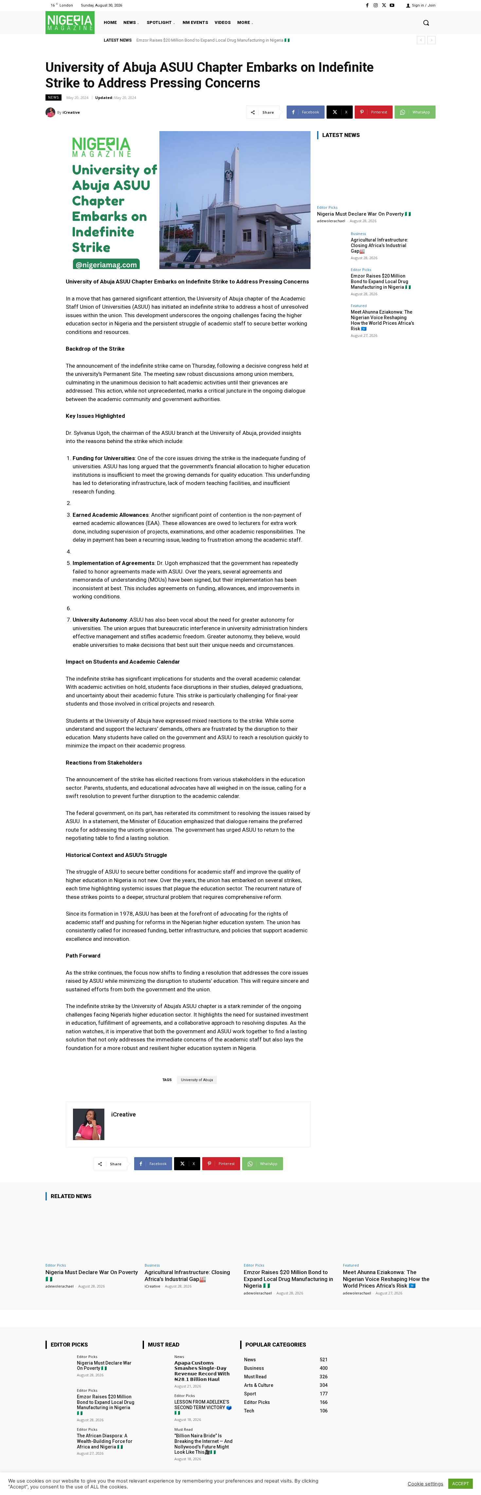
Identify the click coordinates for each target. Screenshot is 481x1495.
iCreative (71, 112)
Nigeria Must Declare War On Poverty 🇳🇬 (364, 214)
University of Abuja (197, 1080)
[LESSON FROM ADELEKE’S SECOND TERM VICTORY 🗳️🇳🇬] (156, 1407)
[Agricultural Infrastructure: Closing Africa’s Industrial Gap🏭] (332, 246)
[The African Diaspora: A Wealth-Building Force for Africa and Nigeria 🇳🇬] (59, 1441)
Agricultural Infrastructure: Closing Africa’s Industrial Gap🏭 (379, 245)
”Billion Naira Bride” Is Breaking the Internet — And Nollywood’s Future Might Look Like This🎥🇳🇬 (203, 1444)
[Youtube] (392, 5)
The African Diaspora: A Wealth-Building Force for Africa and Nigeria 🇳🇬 (105, 1441)
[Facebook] (367, 5)
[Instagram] (375, 5)
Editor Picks (327, 207)
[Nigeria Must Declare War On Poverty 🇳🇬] (366, 173)
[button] (426, 22)
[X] (384, 5)
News (53, 97)
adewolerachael (331, 220)
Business (358, 233)
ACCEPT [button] (460, 1483)
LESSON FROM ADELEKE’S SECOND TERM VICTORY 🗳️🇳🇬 (203, 1407)
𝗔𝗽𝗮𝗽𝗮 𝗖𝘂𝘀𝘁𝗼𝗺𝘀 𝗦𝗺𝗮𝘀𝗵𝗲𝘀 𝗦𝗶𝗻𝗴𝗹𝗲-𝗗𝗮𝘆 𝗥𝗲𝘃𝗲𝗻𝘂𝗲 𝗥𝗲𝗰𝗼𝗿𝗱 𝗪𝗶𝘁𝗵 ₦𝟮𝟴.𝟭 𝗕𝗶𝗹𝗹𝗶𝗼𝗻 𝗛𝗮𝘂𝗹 (202, 1371)
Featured (359, 305)
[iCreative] (51, 112)
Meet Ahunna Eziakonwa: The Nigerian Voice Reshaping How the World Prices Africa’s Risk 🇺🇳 (225, 40)
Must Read (183, 1429)
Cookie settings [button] (425, 1484)
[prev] (421, 40)
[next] (431, 40)
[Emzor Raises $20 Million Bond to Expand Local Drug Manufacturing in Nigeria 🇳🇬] (332, 282)
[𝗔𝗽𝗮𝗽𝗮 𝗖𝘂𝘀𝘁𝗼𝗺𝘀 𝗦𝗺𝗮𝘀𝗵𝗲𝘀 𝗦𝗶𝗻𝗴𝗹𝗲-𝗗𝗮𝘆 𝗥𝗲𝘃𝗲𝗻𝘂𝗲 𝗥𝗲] (156, 1368)
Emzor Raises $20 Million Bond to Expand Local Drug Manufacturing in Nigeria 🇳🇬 (381, 281)
